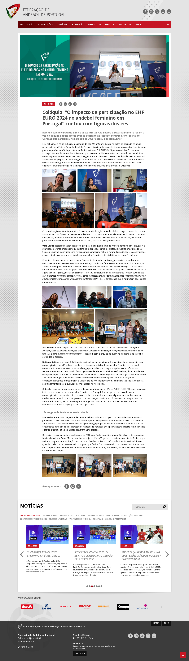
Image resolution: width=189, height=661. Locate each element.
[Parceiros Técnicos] (142, 607)
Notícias (62, 24)
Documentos (106, 24)
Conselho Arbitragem (115, 519)
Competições (45, 24)
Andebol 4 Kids (67, 515)
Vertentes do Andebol (80, 519)
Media (91, 24)
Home (156, 623)
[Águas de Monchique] (123, 607)
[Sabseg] (27, 607)
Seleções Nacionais (58, 519)
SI (168, 24)
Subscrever (80, 653)
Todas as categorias (30, 515)
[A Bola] (46, 607)
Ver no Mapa (27, 646)
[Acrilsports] (161, 607)
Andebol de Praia (96, 515)
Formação (77, 24)
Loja (138, 24)
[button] (183, 655)
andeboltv (125, 24)
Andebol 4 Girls (50, 515)
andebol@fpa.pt (82, 635)
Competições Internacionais (33, 519)
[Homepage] (47, 12)
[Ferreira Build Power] (84, 607)
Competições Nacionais (132, 515)
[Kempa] (104, 607)
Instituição (26, 24)
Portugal (80, 515)
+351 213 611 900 (84, 638)
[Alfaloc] (65, 607)
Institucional (112, 515)
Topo (166, 623)
